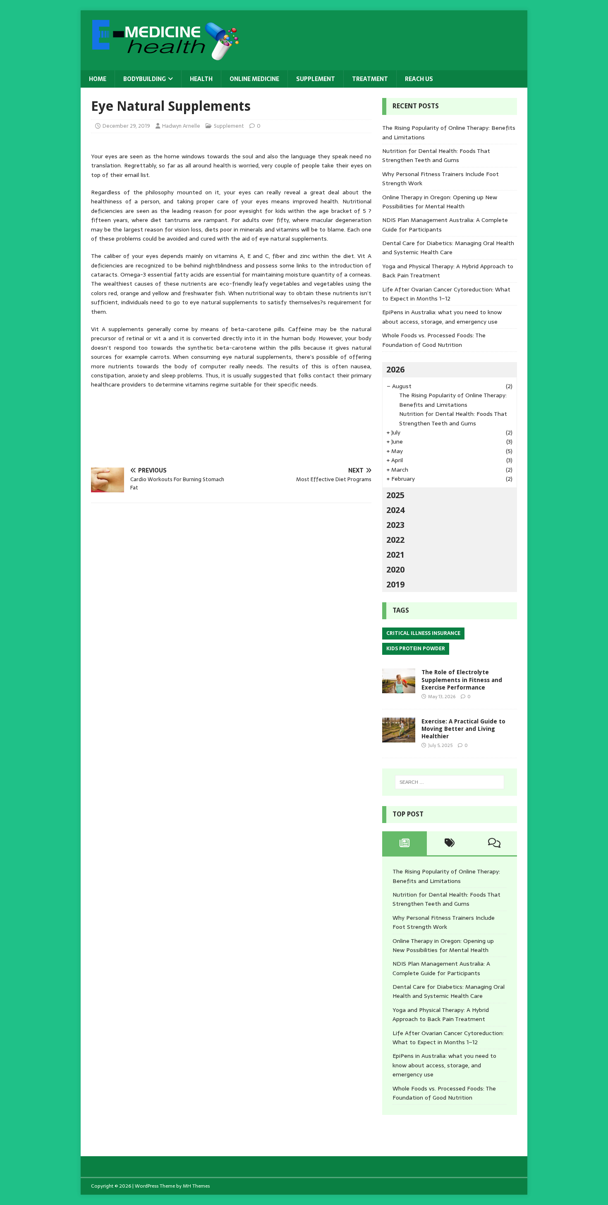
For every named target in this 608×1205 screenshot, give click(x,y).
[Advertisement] (241, 425)
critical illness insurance (423, 633)
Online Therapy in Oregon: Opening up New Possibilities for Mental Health (439, 202)
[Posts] (404, 843)
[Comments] (494, 843)
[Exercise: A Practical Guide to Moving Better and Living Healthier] (398, 737)
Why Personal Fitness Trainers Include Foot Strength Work (444, 922)
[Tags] (449, 843)
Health (201, 79)
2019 (395, 584)
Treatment (370, 79)
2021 (395, 555)
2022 (395, 540)
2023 (395, 525)
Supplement (315, 79)
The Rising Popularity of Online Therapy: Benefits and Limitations (453, 400)
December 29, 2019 (126, 126)
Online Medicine (254, 79)
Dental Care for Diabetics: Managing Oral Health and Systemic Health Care (448, 248)
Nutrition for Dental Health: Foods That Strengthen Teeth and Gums (436, 155)
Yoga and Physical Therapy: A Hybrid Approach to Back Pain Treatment (441, 1014)
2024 (395, 510)
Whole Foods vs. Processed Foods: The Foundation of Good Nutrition (434, 340)
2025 (395, 495)
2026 (395, 370)
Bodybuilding (144, 79)
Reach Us (419, 79)
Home (97, 79)
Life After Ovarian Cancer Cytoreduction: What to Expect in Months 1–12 (446, 294)
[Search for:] (449, 782)
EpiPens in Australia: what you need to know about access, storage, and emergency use (442, 317)
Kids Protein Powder (415, 648)
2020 (395, 570)
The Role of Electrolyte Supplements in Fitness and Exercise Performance (461, 679)
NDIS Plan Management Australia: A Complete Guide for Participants (441, 968)
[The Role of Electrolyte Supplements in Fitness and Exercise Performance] (398, 688)
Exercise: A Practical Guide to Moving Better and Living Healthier (463, 729)
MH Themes (196, 1186)
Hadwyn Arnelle (181, 126)
